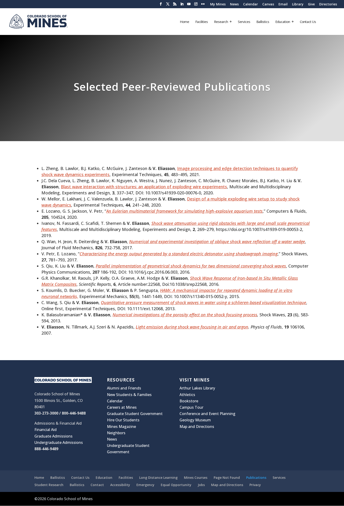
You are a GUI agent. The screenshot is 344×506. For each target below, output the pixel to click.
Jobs (201, 485)
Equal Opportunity (176, 485)
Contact (97, 485)
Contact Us (308, 22)
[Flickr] (203, 5)
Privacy (255, 485)
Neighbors (116, 432)
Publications (256, 477)
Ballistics (262, 22)
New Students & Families (129, 394)
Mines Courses (195, 477)
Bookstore (188, 401)
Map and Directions (196, 426)
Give (311, 4)
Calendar (250, 4)
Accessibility (120, 485)
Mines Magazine (121, 426)
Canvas (268, 4)
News (234, 4)
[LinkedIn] (181, 5)
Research (221, 22)
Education (282, 22)
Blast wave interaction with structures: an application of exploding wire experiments (144, 186)
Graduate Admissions (53, 436)
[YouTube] (188, 5)
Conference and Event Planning (207, 413)
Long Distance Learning (158, 477)
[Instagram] (196, 5)
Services (244, 22)
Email (283, 4)
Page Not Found (227, 477)
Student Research (48, 485)
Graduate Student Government (135, 413)
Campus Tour (191, 407)
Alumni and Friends (124, 388)
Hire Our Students (123, 420)
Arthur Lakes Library (197, 388)
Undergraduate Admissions (58, 442)
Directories (328, 4)
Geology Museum (195, 420)
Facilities (201, 22)
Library (298, 4)
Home (184, 22)
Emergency (145, 485)
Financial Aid (45, 429)
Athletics (187, 394)
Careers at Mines (122, 407)
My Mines (218, 4)
